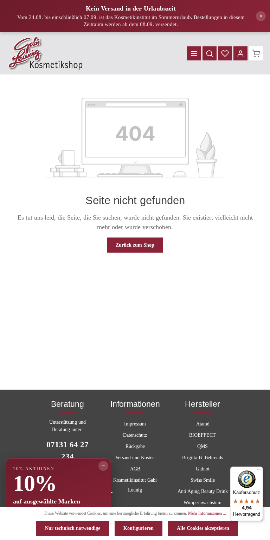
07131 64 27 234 (67, 450)
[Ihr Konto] (240, 53)
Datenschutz (135, 435)
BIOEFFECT (202, 435)
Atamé (202, 424)
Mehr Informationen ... (207, 513)
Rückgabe (135, 446)
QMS (202, 446)
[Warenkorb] (256, 53)
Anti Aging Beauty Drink (203, 491)
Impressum (135, 424)
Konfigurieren (138, 528)
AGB (135, 468)
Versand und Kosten (135, 457)
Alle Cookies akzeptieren (203, 528)
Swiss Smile (203, 480)
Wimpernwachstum (202, 502)
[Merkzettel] (225, 53)
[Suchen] (209, 53)
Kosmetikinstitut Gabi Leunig (135, 485)
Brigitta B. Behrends (202, 457)
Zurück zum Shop (135, 245)
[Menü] (194, 53)
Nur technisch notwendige (72, 528)
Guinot (203, 468)
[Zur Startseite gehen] (46, 53)
